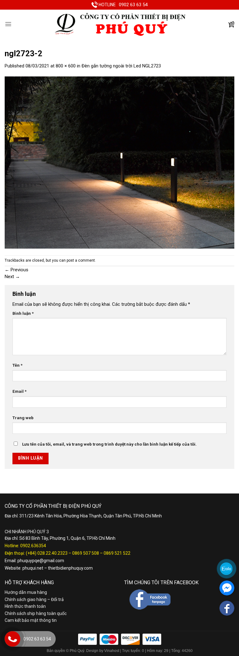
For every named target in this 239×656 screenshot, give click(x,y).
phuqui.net (32, 568)
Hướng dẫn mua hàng (26, 592)
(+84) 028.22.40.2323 (47, 553)
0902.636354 (33, 545)
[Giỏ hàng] (231, 24)
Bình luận (23, 313)
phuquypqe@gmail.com (40, 560)
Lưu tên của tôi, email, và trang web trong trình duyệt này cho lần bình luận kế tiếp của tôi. (109, 444)
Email (19, 391)
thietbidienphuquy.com (70, 568)
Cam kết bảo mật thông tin (31, 620)
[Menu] (8, 24)
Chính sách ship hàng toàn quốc (36, 613)
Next (12, 276)
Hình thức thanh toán (25, 606)
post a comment (81, 260)
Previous (16, 270)
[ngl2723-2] (119, 162)
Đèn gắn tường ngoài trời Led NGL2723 (121, 66)
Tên (17, 365)
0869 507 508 (85, 553)
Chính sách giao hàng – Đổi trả (34, 599)
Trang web (23, 417)
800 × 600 (66, 66)
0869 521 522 (117, 553)
